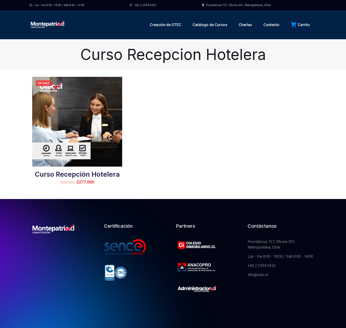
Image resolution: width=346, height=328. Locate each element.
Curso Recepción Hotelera (77, 174)
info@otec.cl (258, 275)
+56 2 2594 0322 (262, 265)
